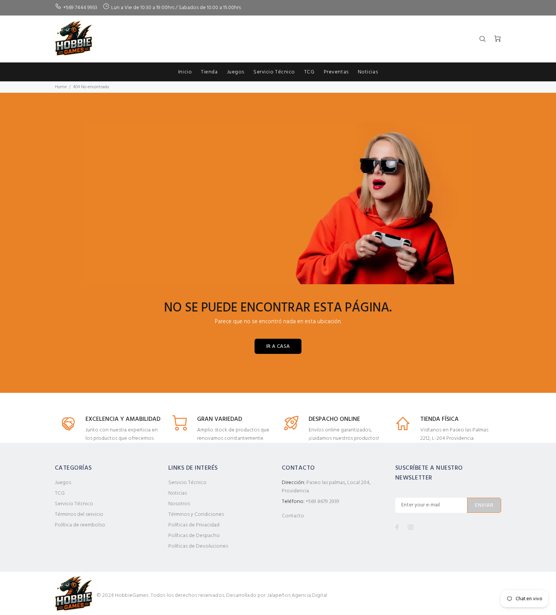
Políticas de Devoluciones (198, 546)
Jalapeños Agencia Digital (297, 595)
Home (61, 87)
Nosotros (179, 504)
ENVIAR (484, 505)
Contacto (293, 516)
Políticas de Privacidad (193, 525)
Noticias (177, 493)
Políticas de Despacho (194, 535)
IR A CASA (278, 346)
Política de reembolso (80, 525)
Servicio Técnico (74, 504)
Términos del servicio (79, 514)
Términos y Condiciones (196, 514)
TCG (60, 493)
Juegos (63, 482)
